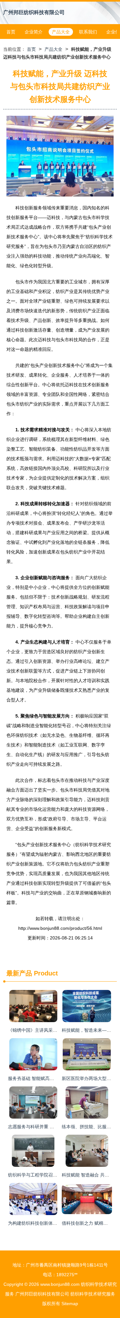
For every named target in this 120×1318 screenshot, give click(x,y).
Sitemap (69, 1303)
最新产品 (19, 973)
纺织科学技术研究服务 (92, 1293)
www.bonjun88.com (60, 1284)
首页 (10, 31)
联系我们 (88, 31)
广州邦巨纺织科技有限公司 (34, 12)
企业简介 (34, 31)
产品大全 (61, 31)
